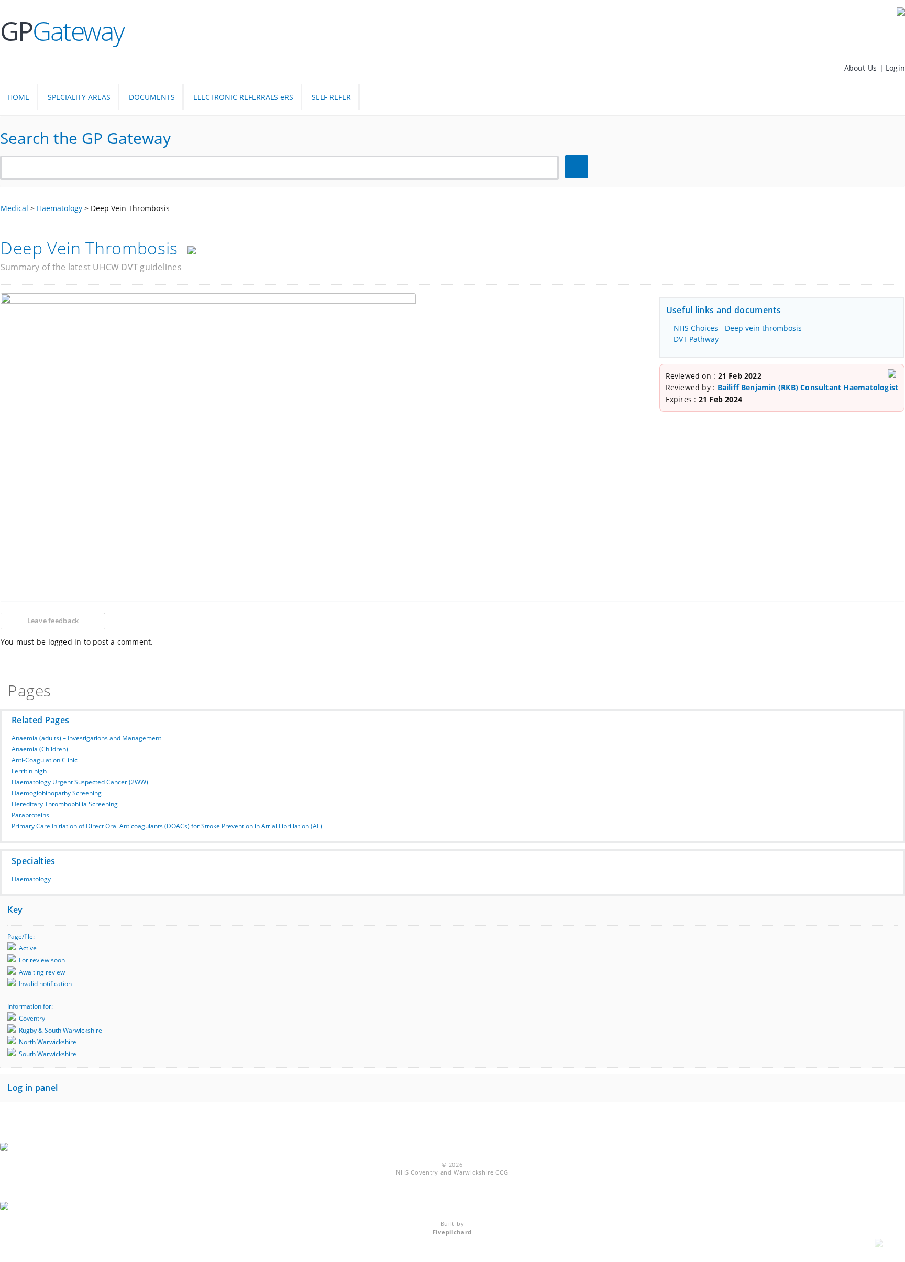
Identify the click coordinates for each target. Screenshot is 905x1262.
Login (895, 68)
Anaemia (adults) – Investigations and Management (86, 738)
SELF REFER (331, 97)
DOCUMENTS (152, 97)
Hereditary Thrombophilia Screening (65, 804)
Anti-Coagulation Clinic (45, 760)
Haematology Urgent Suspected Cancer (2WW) (80, 782)
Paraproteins (30, 815)
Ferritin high (29, 771)
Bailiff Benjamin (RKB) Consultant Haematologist (808, 387)
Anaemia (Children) (40, 749)
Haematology (31, 878)
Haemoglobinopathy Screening (57, 793)
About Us (861, 68)
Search (578, 166)
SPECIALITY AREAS (79, 97)
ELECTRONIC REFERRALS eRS (243, 97)
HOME (18, 97)
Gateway (62, 31)
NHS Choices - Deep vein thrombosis (738, 328)
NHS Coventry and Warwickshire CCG (452, 1172)
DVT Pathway (696, 339)
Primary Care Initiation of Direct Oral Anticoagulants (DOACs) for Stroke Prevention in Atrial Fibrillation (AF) (167, 826)
